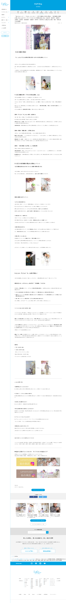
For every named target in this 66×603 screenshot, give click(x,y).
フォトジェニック (52, 585)
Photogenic (51, 12)
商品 (44, 582)
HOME (20, 578)
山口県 (37, 585)
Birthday (40, 585)
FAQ (58, 12)
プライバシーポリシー (53, 594)
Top (18, 12)
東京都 (32, 582)
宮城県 (32, 581)
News (37, 12)
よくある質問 (58, 580)
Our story (46, 12)
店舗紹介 (32, 578)
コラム (25, 586)
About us (21, 12)
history (25, 594)
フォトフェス (26, 585)
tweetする (43, 497)
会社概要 (20, 594)
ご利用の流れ (58, 578)
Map (55, 12)
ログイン (5, 32)
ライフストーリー (52, 582)
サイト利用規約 (39, 594)
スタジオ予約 (29, 551)
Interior (29, 12)
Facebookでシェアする (33, 497)
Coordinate (33, 12)
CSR (29, 594)
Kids (39, 581)
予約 (5, 35)
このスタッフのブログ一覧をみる (38, 520)
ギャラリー (40, 578)
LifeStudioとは (21, 580)
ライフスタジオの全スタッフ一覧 (38, 524)
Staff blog (41, 12)
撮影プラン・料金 (46, 578)
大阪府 (37, 582)
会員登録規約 (45, 594)
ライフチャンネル (26, 578)
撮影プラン (45, 581)
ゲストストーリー (52, 581)
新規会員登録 (47, 551)
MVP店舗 (25, 582)
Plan (25, 12)
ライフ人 (25, 581)
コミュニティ (52, 578)
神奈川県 (32, 586)
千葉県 (32, 585)
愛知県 (37, 581)
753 (39, 582)
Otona (40, 586)
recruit (33, 594)
